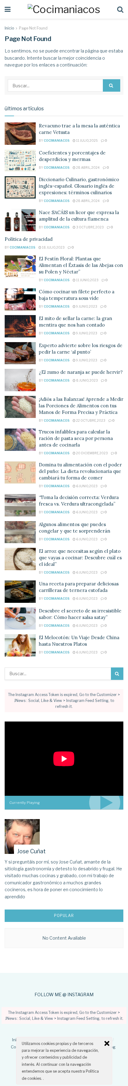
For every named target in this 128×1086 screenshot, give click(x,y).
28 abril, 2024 (87, 167)
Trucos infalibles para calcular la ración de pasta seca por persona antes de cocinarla (76, 438)
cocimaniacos (57, 140)
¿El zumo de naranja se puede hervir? (81, 372)
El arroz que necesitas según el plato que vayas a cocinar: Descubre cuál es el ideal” (80, 557)
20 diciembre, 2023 (91, 453)
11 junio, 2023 (86, 280)
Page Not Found (33, 28)
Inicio (9, 28)
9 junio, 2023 (86, 306)
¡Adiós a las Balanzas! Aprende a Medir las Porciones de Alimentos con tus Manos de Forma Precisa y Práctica (81, 405)
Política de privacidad (29, 239)
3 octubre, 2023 (89, 227)
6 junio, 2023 (86, 486)
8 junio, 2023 (86, 380)
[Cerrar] (106, 1043)
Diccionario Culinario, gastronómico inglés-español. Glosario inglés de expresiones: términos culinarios (79, 185)
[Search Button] (111, 85)
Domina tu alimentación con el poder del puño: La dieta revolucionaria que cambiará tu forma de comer (80, 471)
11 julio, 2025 (86, 140)
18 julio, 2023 (53, 247)
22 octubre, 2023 (90, 420)
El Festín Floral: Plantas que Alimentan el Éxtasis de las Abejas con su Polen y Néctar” (81, 265)
